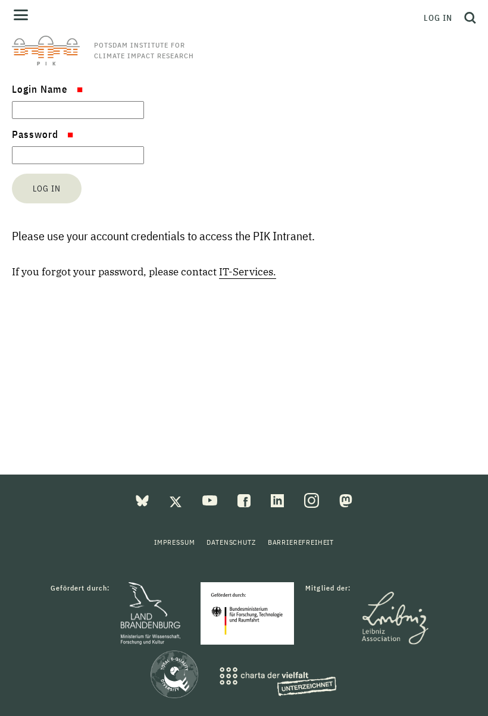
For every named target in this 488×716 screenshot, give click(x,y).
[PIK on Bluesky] (143, 499)
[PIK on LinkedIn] (278, 499)
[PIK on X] (176, 499)
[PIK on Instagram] (312, 499)
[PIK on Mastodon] (345, 499)
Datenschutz (231, 542)
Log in (438, 17)
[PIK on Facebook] (245, 499)
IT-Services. (247, 271)
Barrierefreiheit (301, 542)
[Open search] (467, 18)
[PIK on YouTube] (211, 499)
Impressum (174, 542)
